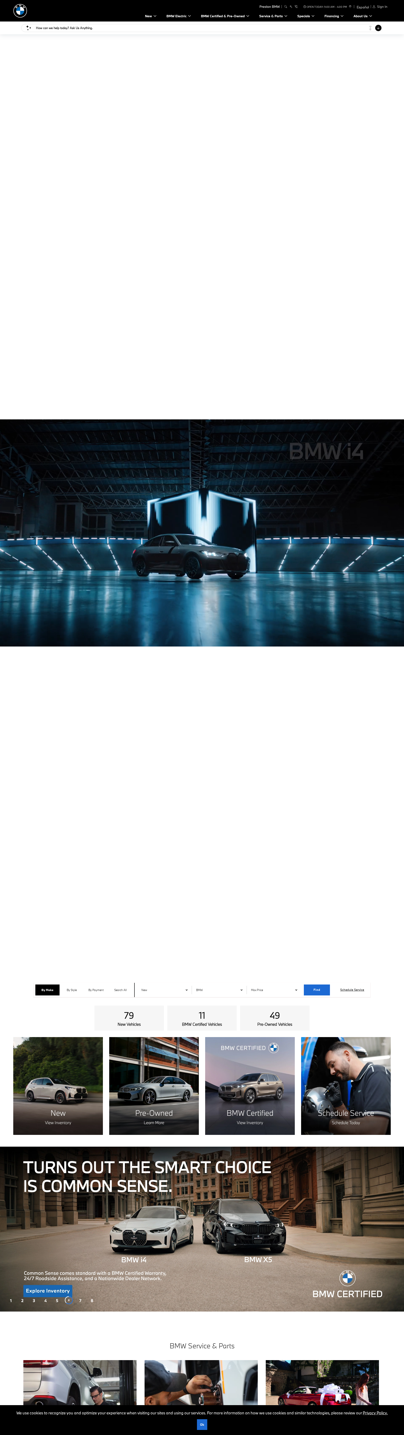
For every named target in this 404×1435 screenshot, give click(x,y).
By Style (72, 990)
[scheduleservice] (291, 6)
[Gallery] (202, 1229)
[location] (349, 7)
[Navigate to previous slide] (3, 1229)
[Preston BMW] (42, 10)
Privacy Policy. (375, 1412)
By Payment (96, 990)
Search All (120, 990)
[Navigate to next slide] (401, 1229)
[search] (285, 7)
